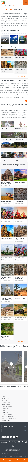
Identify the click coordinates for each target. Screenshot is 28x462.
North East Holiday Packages (9, 418)
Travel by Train (5, 410)
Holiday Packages (6, 397)
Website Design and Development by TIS (12, 450)
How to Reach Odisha (7, 406)
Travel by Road (5, 408)
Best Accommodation (7, 395)
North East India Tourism (8, 416)
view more (20, 76)
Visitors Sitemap (6, 420)
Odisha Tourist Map (7, 414)
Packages (17, 460)
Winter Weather (6, 404)
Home (24, 460)
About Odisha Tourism (7, 391)
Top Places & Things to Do (8, 393)
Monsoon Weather (6, 402)
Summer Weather (6, 400)
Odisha (10, 5)
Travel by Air (5, 412)
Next (26, 366)
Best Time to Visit (6, 398)
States (6, 5)
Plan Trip (3, 460)
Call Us (10, 460)
